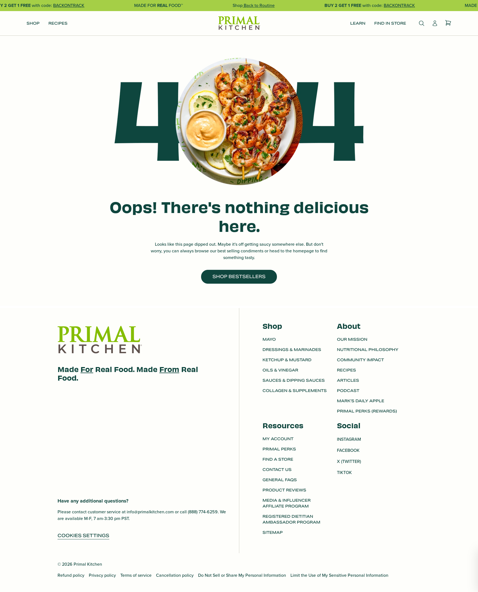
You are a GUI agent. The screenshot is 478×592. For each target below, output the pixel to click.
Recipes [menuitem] (57, 23)
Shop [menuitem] (33, 23)
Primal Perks (279, 449)
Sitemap (273, 532)
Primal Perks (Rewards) (367, 411)
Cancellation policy (175, 575)
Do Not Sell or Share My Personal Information (242, 575)
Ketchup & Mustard (287, 359)
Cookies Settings (83, 536)
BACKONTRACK (68, 5)
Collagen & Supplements (295, 390)
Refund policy (71, 575)
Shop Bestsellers (239, 277)
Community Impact (360, 359)
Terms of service (136, 575)
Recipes (346, 370)
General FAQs (280, 479)
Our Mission (352, 339)
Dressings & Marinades (292, 349)
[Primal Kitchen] (239, 23)
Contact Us (277, 469)
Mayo (269, 339)
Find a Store (278, 459)
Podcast (348, 390)
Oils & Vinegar (280, 370)
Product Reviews (284, 490)
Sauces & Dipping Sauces (294, 380)
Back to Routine (259, 5)
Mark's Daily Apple (360, 400)
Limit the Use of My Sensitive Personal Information (339, 575)
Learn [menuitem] (357, 23)
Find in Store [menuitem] (390, 23)
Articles (348, 380)
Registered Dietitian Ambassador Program (291, 519)
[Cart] (448, 23)
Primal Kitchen (88, 564)
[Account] (435, 23)
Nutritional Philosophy (367, 349)
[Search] (421, 23)
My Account (278, 438)
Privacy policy (102, 575)
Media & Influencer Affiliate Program (287, 503)
